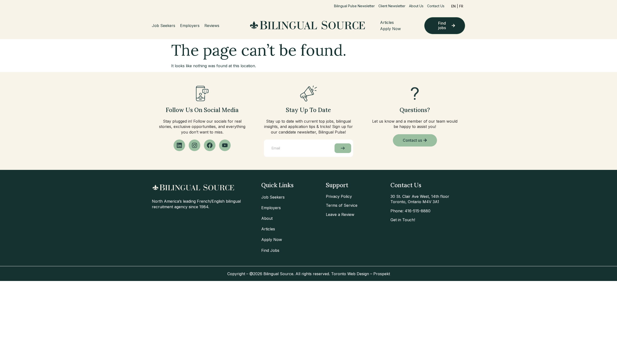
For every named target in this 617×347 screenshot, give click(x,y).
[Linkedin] (179, 145)
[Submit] (343, 148)
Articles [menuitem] (387, 22)
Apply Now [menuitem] (390, 28)
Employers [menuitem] (190, 25)
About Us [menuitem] (416, 6)
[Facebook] (209, 145)
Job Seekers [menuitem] (163, 25)
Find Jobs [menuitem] (270, 250)
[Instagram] (194, 145)
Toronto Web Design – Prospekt (360, 273)
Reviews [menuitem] (211, 25)
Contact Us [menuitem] (435, 6)
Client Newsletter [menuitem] (391, 6)
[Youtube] (225, 145)
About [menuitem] (267, 218)
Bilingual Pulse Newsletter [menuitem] (354, 6)
